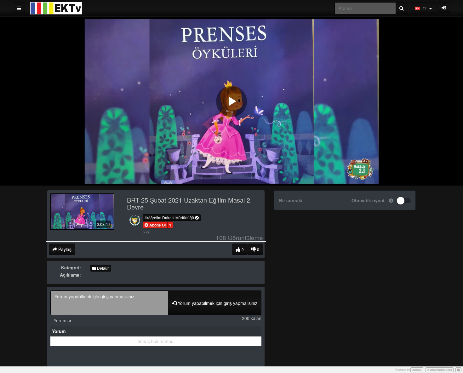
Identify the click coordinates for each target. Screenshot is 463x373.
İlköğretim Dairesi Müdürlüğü (170, 217)
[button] (155, 224)
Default (102, 268)
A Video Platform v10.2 (439, 369)
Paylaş (64, 249)
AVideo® (416, 369)
